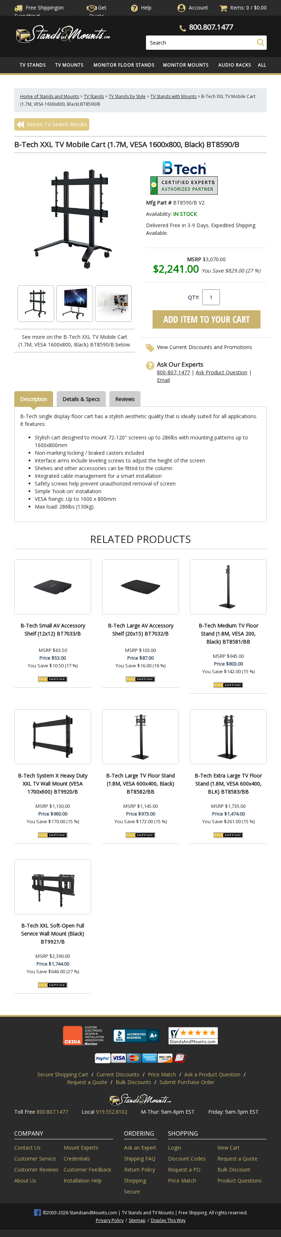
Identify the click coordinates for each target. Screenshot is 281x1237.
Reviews (125, 399)
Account (198, 7)
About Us (25, 1180)
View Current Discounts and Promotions (204, 347)
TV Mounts (69, 65)
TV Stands (33, 65)
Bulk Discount (233, 1169)
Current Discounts (118, 1074)
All (262, 65)
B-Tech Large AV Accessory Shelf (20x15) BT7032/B (140, 629)
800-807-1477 (173, 372)
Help (146, 7)
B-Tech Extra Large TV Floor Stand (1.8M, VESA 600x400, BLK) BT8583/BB (228, 783)
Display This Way (168, 1220)
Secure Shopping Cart (62, 1074)
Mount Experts (81, 1147)
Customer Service (35, 1158)
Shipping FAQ (140, 1158)
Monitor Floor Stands (124, 65)
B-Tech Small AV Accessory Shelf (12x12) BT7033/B (52, 629)
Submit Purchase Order (187, 1082)
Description (33, 399)
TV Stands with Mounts (173, 96)
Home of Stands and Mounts (49, 96)
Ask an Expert (140, 1147)
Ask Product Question (221, 372)
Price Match (162, 1074)
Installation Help (83, 1180)
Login (174, 1147)
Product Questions (239, 1180)
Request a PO (184, 1169)
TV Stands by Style (127, 96)
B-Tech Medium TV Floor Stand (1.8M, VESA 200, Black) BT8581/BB (228, 633)
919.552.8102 (111, 1111)
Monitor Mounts (186, 65)
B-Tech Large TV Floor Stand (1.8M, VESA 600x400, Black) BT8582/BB (140, 783)
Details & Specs (81, 399)
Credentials (77, 1158)
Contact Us (27, 1147)
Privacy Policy (110, 1220)
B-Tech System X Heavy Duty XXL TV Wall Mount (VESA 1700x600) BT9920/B (52, 783)
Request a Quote (87, 1082)
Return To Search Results (56, 124)
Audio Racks (234, 65)
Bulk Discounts (133, 1082)
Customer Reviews (36, 1169)
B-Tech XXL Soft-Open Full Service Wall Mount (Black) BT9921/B (52, 933)
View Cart (228, 1147)
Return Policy (139, 1169)
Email (163, 379)
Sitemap (137, 1220)
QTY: (193, 297)
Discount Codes (187, 1158)
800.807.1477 (211, 27)
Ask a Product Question (212, 1074)
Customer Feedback (87, 1169)
